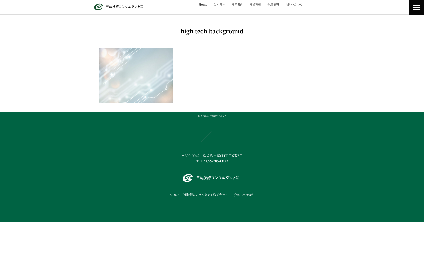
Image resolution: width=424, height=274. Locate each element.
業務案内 (237, 4)
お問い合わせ (294, 4)
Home (203, 4)
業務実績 (255, 4)
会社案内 (219, 4)
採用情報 (273, 4)
